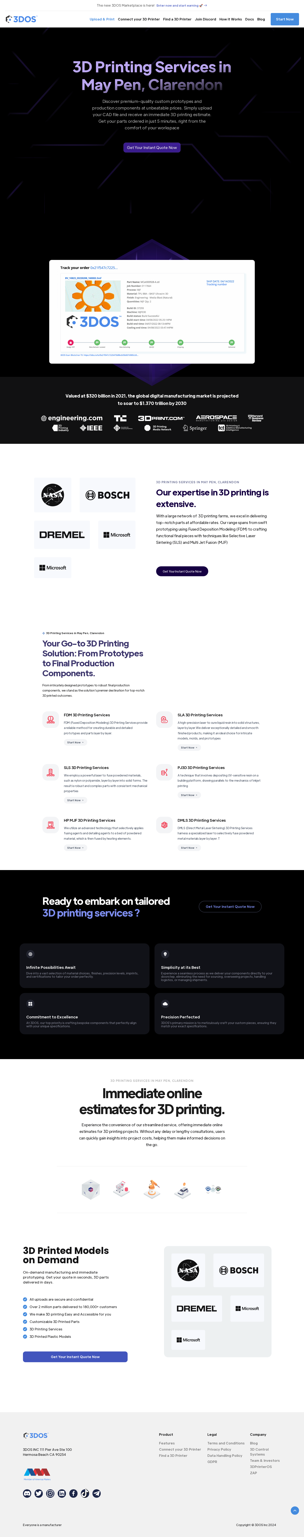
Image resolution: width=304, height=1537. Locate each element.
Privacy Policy (219, 1449)
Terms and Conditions (226, 1443)
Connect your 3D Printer (139, 19)
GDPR (212, 1462)
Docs (249, 19)
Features (167, 1443)
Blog (261, 19)
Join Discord (205, 19)
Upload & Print (102, 19)
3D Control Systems (259, 1451)
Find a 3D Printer (177, 19)
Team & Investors (265, 1460)
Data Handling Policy (224, 1455)
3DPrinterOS (261, 1466)
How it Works (230, 19)
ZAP (253, 1473)
